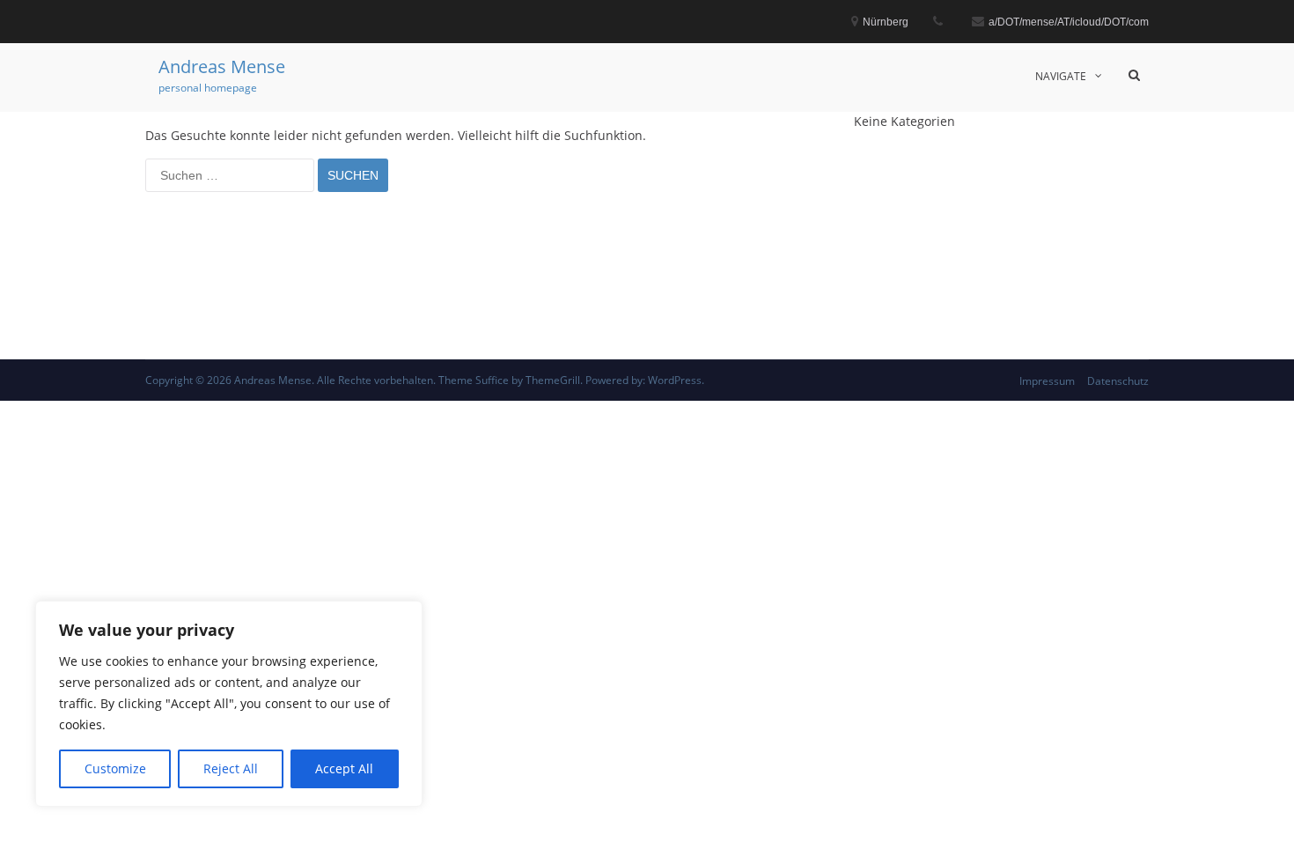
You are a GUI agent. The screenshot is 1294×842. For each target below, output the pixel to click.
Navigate (1060, 76)
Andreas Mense (221, 66)
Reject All (230, 768)
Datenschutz (1118, 380)
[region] (229, 704)
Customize (115, 768)
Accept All (344, 768)
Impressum (1047, 380)
